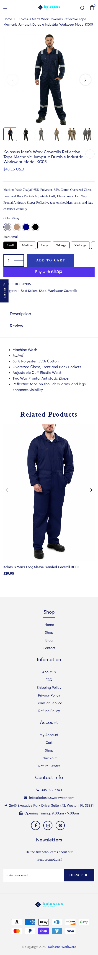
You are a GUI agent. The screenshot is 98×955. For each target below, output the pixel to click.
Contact (49, 648)
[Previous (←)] (12, 79)
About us (49, 672)
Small (10, 244)
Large (44, 244)
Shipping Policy (49, 687)
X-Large (61, 244)
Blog (49, 640)
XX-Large (80, 244)
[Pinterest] (60, 825)
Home (7, 19)
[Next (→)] (85, 79)
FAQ (49, 680)
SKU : (8, 284)
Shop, (43, 291)
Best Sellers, (30, 291)
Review (16, 325)
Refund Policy (49, 711)
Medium (27, 244)
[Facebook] (35, 825)
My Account (49, 735)
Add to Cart (50, 260)
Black (35, 227)
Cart (49, 742)
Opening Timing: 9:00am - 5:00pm (51, 813)
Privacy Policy (49, 695)
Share (4, 292)
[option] (49, 503)
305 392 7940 (51, 790)
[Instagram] (47, 825)
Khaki (17, 227)
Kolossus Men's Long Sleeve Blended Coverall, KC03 (41, 567)
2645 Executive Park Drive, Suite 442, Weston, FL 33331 (51, 805)
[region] (49, 79)
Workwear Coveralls (62, 291)
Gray (7, 227)
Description (20, 313)
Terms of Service (49, 703)
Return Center (49, 766)
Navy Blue (26, 227)
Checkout (49, 758)
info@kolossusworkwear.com (51, 797)
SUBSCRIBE (79, 875)
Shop (49, 632)
